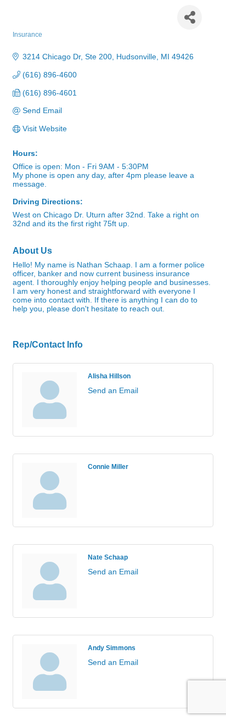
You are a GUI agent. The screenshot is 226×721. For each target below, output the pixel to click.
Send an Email (113, 390)
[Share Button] (189, 17)
